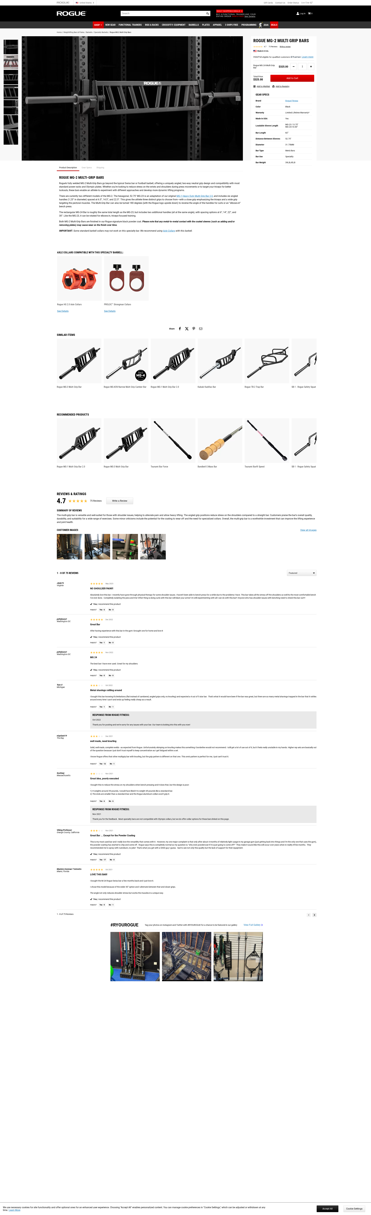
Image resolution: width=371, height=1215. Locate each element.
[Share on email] (200, 328)
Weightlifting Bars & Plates (73, 32)
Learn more (307, 57)
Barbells (89, 32)
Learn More (14, 1210)
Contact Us (280, 3)
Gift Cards (268, 3)
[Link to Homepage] (72, 13)
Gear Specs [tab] (87, 167)
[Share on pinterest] (193, 328)
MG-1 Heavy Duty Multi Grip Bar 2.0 (195, 196)
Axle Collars (169, 230)
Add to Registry (282, 86)
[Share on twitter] (187, 328)
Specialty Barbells (101, 32)
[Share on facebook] (180, 328)
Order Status (293, 3)
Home (59, 32)
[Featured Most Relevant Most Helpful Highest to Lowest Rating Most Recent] (302, 573)
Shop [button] (97, 25)
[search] (165, 13)
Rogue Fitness (291, 101)
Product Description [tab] (68, 167)
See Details (63, 311)
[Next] (314, 915)
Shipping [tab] (100, 167)
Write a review (285, 47)
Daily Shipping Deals (228, 11)
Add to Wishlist (263, 86)
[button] (207, 13)
